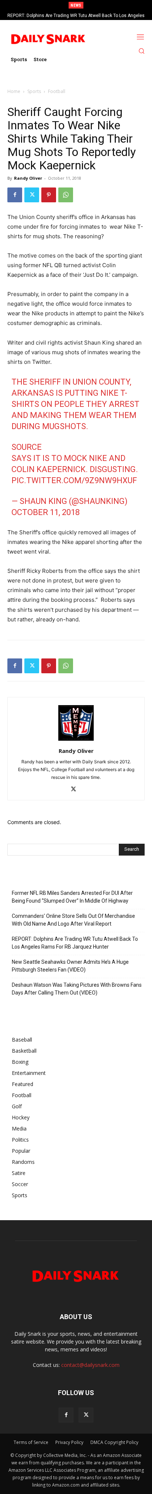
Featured (22, 1084)
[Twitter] (31, 194)
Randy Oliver (28, 178)
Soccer (20, 1184)
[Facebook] (14, 194)
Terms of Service (31, 1442)
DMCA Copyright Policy (114, 1442)
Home (13, 91)
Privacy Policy (69, 1442)
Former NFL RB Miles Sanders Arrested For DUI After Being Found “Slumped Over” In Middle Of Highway (72, 897)
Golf (17, 1106)
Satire (18, 1172)
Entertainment (29, 1072)
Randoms (23, 1161)
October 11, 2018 (45, 512)
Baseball (22, 1039)
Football (56, 91)
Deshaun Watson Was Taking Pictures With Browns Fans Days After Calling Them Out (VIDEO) (77, 989)
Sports (34, 91)
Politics (20, 1139)
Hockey (21, 1117)
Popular (21, 1150)
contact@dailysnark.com (90, 1364)
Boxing (20, 1061)
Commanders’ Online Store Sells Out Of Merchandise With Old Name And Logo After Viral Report (73, 920)
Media (19, 1128)
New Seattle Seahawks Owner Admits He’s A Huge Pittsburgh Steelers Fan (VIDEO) (70, 966)
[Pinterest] (48, 194)
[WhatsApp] (65, 194)
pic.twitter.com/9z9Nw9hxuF (74, 480)
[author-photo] (76, 740)
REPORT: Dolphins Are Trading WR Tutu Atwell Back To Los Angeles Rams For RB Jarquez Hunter (75, 943)
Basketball (24, 1050)
